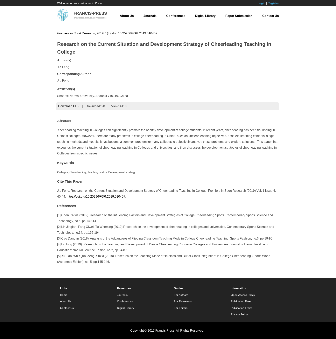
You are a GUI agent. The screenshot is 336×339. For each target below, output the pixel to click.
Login (261, 3)
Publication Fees (241, 301)
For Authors (181, 294)
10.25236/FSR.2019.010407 (137, 33)
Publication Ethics (241, 307)
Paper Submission (239, 15)
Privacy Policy (239, 314)
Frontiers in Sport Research (76, 33)
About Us (127, 15)
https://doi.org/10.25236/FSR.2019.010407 (96, 196)
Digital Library (205, 15)
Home (63, 294)
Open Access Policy (243, 294)
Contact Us (270, 15)
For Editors (180, 307)
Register (273, 3)
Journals (150, 15)
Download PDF (69, 106)
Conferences (175, 15)
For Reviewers (183, 301)
